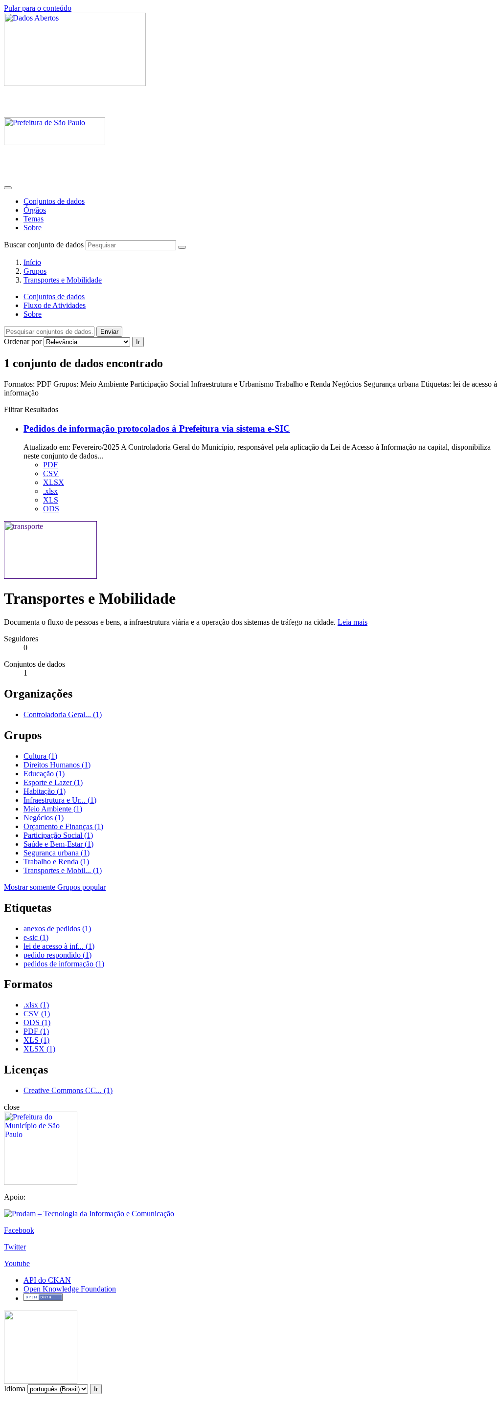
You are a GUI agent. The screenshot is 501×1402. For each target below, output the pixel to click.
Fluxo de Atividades (54, 305)
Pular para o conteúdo (37, 8)
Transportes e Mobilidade (62, 280)
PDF (50, 464)
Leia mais (352, 622)
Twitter (15, 1247)
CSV (51, 473)
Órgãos (34, 210)
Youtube (17, 1263)
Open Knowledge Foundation (69, 1289)
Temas (33, 219)
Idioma (14, 1388)
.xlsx (50, 491)
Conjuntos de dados (54, 201)
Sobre (32, 227)
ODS (51, 508)
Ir (138, 342)
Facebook (19, 1230)
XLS (50, 500)
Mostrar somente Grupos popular (55, 887)
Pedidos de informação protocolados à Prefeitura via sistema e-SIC (156, 428)
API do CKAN (47, 1280)
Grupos (34, 271)
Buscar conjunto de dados (44, 245)
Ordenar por (23, 341)
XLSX (53, 482)
